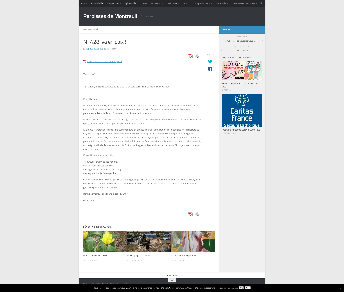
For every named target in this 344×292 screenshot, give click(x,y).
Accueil (84, 3)
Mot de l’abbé (97, 3)
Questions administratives (243, 3)
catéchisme (172, 3)
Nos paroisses (113, 3)
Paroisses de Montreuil (110, 16)
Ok (241, 288)
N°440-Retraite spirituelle (184, 255)
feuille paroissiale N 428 (99, 61)
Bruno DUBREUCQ (95, 49)
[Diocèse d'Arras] (254, 29)
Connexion (172, 275)
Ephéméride (130, 3)
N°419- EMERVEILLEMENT (96, 255)
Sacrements (156, 3)
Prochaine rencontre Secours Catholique (241, 129)
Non (248, 288)
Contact (186, 3)
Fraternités (221, 3)
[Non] (340, 288)
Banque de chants (202, 3)
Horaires (143, 3)
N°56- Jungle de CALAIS (138, 255)
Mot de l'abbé (90, 29)
